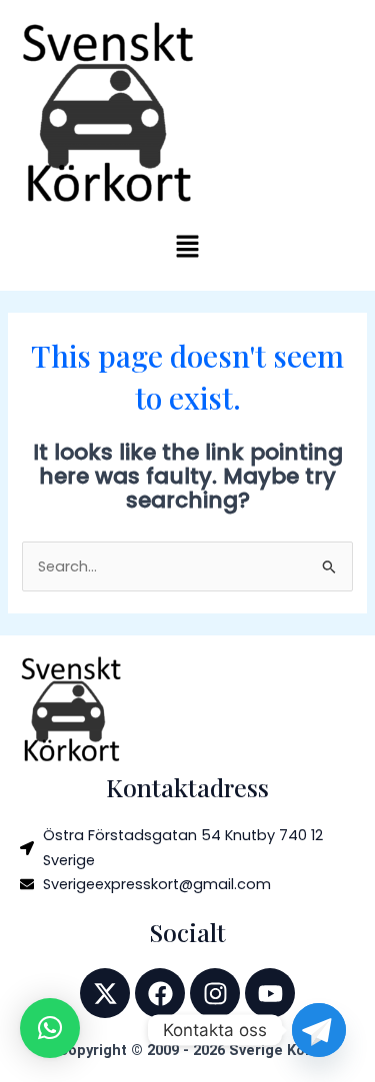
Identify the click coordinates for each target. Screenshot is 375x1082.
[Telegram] (319, 1030)
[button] (187, 249)
